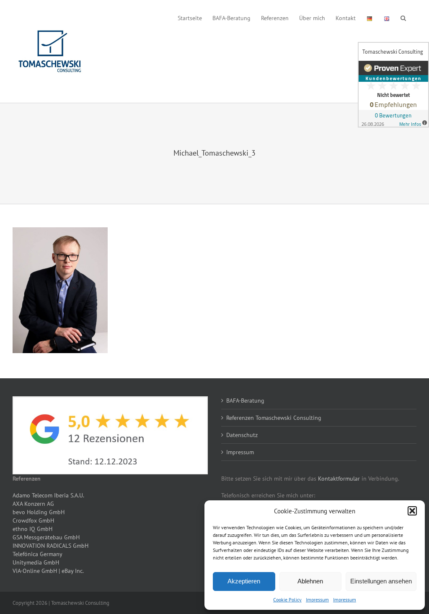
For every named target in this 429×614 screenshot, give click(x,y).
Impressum (317, 599)
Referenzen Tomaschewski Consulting (273, 417)
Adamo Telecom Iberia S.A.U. (48, 495)
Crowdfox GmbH (33, 520)
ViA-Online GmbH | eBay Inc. (48, 571)
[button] (412, 511)
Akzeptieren (243, 581)
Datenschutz (242, 435)
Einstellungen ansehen (381, 581)
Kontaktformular (339, 478)
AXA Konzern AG (33, 503)
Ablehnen (310, 581)
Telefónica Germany (37, 554)
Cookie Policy (287, 599)
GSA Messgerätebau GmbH (46, 537)
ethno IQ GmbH (32, 529)
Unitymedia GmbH (36, 562)
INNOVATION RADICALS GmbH (50, 545)
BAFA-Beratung (245, 400)
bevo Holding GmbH (39, 512)
